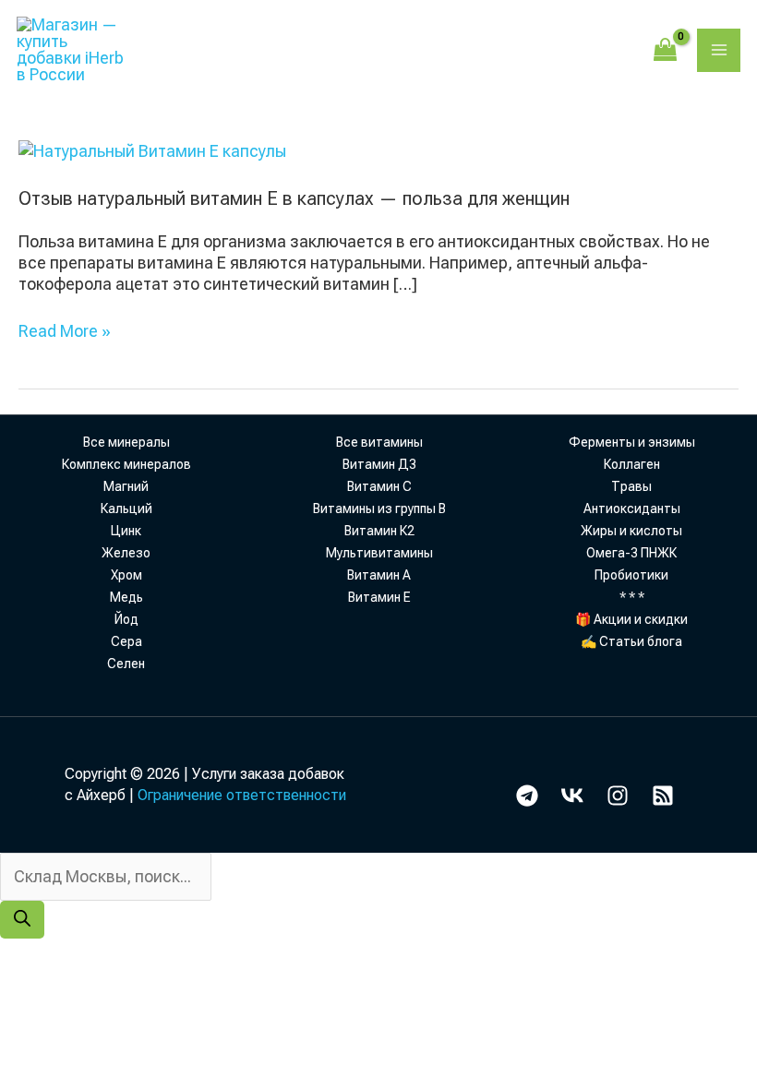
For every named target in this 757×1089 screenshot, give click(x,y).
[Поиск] (22, 920)
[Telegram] (527, 795)
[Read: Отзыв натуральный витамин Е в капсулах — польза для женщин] (152, 149)
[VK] (572, 795)
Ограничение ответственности (242, 795)
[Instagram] (618, 795)
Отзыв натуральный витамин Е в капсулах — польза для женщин (294, 198)
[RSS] (663, 795)
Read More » (64, 330)
